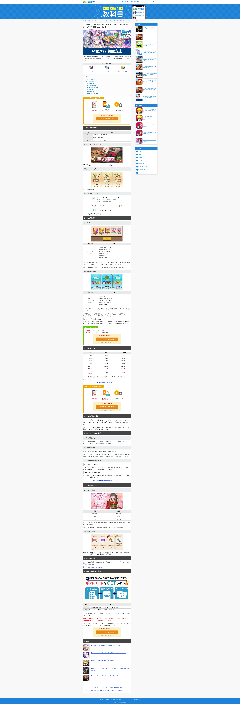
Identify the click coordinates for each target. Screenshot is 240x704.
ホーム (118, 1)
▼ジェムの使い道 (89, 89)
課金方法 (90, 29)
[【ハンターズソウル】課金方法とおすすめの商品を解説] (86, 678)
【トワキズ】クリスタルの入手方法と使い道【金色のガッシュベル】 (149, 110)
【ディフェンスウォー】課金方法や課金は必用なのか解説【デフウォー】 (103, 690)
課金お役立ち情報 (135, 1)
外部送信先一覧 (136, 699)
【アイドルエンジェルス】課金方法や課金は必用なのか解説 (106, 645)
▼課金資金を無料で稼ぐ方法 (91, 93)
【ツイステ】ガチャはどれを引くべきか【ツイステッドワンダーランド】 (149, 29)
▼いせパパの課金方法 (90, 79)
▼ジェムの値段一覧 (89, 83)
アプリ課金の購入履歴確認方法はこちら (94, 567)
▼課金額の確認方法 (89, 91)
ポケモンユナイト (122, 71)
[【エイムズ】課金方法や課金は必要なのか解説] (86, 663)
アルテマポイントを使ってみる (107, 118)
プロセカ (107, 71)
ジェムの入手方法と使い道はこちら (108, 382)
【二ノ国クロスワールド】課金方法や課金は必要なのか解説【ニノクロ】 (110, 687)
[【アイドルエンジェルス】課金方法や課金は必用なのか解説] (86, 648)
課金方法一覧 (125, 1)
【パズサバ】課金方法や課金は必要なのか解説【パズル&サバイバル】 (149, 89)
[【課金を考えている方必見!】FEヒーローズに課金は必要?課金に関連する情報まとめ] (86, 670)
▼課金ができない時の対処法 (91, 87)
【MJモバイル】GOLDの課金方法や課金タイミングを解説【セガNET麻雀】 (150, 74)
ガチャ (139, 154)
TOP (88, 20)
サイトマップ (127, 699)
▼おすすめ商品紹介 (89, 81)
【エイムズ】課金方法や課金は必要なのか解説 (102, 660)
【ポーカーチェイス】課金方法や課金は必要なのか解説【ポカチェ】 (108, 653)
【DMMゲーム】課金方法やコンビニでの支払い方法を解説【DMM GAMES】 (150, 44)
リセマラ (140, 160)
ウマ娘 (91, 71)
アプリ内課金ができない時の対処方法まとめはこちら (107, 480)
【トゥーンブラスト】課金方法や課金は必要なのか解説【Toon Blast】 (149, 82)
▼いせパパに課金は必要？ (91, 85)
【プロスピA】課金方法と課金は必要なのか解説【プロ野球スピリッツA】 (149, 59)
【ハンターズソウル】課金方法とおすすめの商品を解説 (105, 676)
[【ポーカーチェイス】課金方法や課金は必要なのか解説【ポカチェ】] (86, 655)
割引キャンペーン (142, 163)
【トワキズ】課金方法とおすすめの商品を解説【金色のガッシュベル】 (149, 118)
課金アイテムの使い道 (142, 166)
